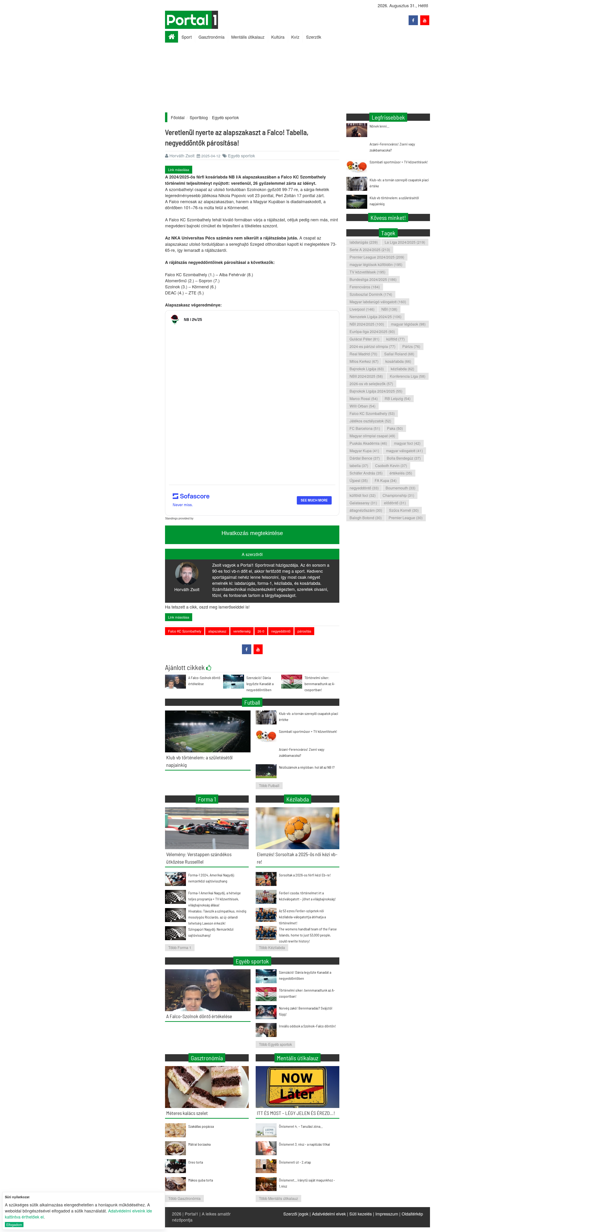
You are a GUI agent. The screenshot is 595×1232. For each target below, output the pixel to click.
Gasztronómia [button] (211, 37)
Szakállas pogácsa (201, 1126)
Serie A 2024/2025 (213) (370, 249)
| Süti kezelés (359, 1214)
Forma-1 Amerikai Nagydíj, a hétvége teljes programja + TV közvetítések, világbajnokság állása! (214, 899)
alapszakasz (217, 631)
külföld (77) (395, 339)
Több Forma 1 (179, 947)
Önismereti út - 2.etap (295, 1162)
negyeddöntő (281, 631)
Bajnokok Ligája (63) (367, 368)
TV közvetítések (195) (367, 272)
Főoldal (178, 117)
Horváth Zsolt (182, 155)
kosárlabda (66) (398, 361)
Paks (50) (395, 428)
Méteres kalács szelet (187, 1113)
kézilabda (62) (402, 368)
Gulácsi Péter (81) (364, 339)
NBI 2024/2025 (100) (367, 324)
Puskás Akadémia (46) (368, 443)
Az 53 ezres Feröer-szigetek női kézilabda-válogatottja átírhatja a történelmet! (302, 917)
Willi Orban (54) (362, 406)
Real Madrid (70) (363, 354)
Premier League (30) (406, 517)
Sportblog (199, 117)
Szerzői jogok (295, 1214)
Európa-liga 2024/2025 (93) (372, 331)
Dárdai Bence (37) (365, 458)
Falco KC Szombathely (184, 631)
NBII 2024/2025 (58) (366, 376)
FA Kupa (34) (386, 480)
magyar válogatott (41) (404, 450)
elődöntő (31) (395, 502)
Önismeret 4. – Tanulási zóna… (301, 1126)
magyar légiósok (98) (408, 324)
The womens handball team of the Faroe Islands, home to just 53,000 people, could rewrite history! (308, 935)
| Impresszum (385, 1214)
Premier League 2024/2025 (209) (377, 257)
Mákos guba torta (200, 1180)
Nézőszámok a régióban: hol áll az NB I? (307, 767)
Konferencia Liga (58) (407, 376)
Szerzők (313, 37)
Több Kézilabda (272, 947)
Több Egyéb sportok (275, 1044)
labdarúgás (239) (364, 242)
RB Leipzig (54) (397, 398)
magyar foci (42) (407, 443)
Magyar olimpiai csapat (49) (372, 435)
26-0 (261, 631)
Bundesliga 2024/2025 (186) (373, 279)
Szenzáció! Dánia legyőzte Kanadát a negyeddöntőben (260, 683)
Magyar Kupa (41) (364, 450)
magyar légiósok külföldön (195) (376, 264)
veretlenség (242, 631)
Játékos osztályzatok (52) (370, 421)
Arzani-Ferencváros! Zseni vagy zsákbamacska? (392, 147)
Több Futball (269, 785)
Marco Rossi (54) (364, 398)
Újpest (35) (359, 480)
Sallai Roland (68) (399, 354)
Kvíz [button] (295, 37)
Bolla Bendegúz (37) (404, 458)
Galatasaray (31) (363, 502)
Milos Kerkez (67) (364, 361)
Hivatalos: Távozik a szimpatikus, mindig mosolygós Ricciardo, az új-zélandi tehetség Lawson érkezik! (217, 917)
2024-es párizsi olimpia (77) (372, 346)
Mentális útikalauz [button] (247, 37)
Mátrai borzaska (199, 1144)
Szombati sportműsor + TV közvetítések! (399, 162)
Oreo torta (195, 1162)
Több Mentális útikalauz (278, 1198)
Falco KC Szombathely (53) (372, 413)
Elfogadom (14, 1224)
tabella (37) (359, 465)
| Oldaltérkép (411, 1214)
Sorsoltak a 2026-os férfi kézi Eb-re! (305, 875)
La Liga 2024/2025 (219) (405, 242)
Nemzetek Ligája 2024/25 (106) (375, 316)
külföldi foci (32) (363, 495)
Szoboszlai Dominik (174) (371, 294)
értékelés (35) (401, 473)
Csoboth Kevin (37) (391, 465)
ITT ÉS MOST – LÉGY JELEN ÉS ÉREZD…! (296, 1113)
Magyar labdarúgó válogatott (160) (378, 301)
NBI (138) (389, 309)
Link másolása (178, 169)
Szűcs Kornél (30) (404, 510)
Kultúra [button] (277, 37)
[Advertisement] (297, 77)
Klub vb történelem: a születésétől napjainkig (394, 200)
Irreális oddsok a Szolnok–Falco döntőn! (307, 1026)
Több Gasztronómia (184, 1198)
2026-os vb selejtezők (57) (371, 383)
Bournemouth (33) (400, 488)
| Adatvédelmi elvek (328, 1214)
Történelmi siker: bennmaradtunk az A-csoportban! (319, 683)
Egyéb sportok (225, 117)
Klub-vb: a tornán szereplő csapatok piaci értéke (399, 183)
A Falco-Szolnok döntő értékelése (199, 1016)
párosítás (304, 631)
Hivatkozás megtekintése (252, 533)
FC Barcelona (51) (365, 428)
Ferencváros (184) (365, 286)
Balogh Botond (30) (366, 517)
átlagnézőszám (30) (366, 510)
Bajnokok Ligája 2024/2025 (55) (376, 391)
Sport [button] (187, 37)
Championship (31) (398, 495)
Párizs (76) (411, 346)
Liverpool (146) (362, 309)
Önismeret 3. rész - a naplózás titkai (304, 1144)
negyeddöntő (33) (364, 488)
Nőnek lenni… (379, 126)
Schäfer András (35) (366, 473)
